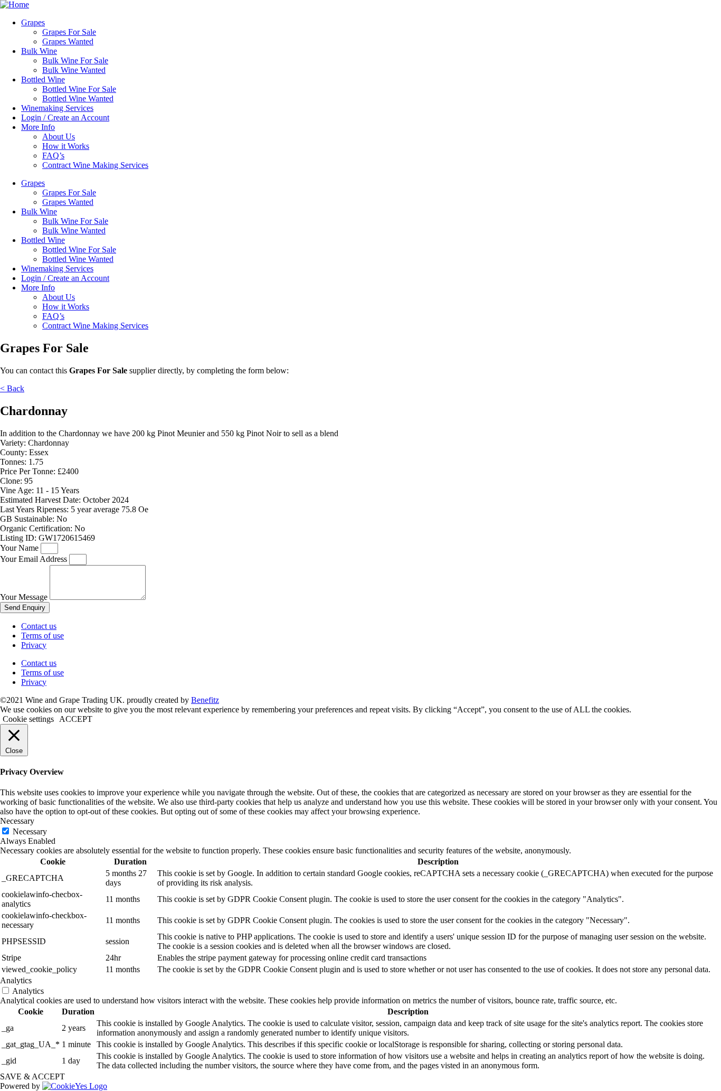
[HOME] (14, 4)
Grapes (33, 22)
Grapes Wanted (67, 41)
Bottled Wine (43, 79)
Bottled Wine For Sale (79, 88)
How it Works (65, 146)
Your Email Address (34, 558)
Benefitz (205, 699)
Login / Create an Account (65, 117)
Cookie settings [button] (28, 718)
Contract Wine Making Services (95, 165)
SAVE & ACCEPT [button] (32, 1076)
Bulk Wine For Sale (75, 60)
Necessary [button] (17, 820)
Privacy (33, 645)
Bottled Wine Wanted (77, 98)
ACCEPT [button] (75, 718)
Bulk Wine (39, 50)
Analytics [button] (16, 980)
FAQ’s (53, 155)
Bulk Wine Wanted (74, 69)
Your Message (25, 596)
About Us (58, 136)
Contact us (38, 626)
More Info (38, 127)
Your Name (20, 547)
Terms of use (42, 635)
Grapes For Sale (69, 31)
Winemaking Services (57, 108)
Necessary (30, 831)
